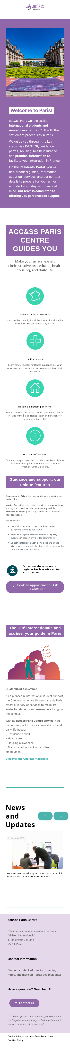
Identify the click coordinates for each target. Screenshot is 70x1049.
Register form (19, 1020)
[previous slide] (45, 816)
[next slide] (61, 816)
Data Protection (43, 1036)
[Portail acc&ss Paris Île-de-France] (35, 7)
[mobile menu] (65, 7)
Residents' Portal (32, 167)
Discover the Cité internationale (27, 758)
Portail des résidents (47, 974)
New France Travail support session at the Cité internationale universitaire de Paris (34, 875)
